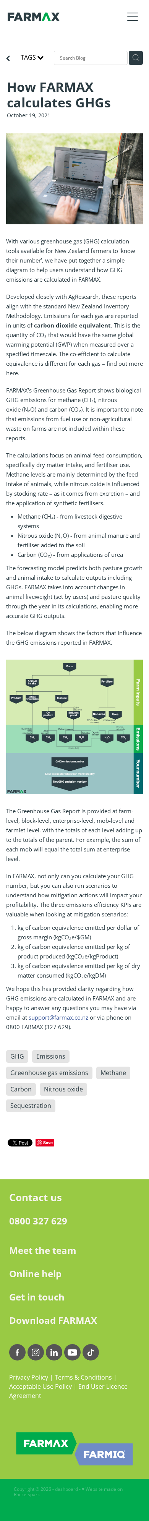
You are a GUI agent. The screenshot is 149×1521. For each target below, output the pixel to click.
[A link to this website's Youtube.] (72, 1352)
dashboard (66, 1489)
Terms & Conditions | (86, 1377)
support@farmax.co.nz (58, 1017)
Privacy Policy (28, 1377)
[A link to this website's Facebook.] (17, 1352)
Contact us (35, 1197)
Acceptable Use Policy (40, 1386)
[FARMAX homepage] (65, 17)
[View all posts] (8, 58)
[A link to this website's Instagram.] (36, 1352)
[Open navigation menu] (132, 17)
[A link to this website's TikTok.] (91, 1352)
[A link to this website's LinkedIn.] (54, 1352)
